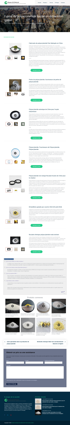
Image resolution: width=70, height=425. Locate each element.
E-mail (27, 360)
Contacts (63, 2)
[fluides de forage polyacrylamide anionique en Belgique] (59, 325)
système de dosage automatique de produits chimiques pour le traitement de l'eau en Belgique (52, 413)
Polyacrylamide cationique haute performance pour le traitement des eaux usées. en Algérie (53, 401)
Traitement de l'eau (46, 410)
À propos (57, 2)
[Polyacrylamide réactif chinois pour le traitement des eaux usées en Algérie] (28, 306)
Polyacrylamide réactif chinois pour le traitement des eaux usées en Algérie (53, 407)
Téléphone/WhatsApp (50, 360)
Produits (45, 2)
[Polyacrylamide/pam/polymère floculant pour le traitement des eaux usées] (28, 325)
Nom (7, 360)
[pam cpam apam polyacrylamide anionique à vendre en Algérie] (12, 325)
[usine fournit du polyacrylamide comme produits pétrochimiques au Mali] (43, 306)
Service (51, 2)
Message (8, 365)
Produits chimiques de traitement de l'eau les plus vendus (22, 422)
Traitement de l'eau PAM (9, 37)
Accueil (39, 2)
